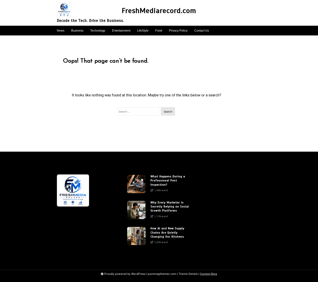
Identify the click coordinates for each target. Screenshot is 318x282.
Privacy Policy (178, 30)
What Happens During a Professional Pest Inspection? (168, 181)
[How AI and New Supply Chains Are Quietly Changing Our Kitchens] (136, 237)
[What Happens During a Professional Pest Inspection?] (136, 185)
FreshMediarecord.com (159, 10)
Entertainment (121, 30)
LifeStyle (143, 30)
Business (77, 30)
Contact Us (201, 30)
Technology (97, 30)
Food (158, 30)
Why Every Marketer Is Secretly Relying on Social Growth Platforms (170, 207)
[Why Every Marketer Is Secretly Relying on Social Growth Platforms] (136, 211)
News (60, 30)
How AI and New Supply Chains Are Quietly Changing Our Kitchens (167, 232)
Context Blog (208, 273)
